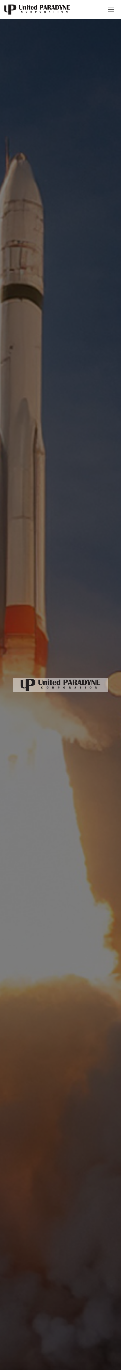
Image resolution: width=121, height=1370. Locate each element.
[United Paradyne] (39, 9)
